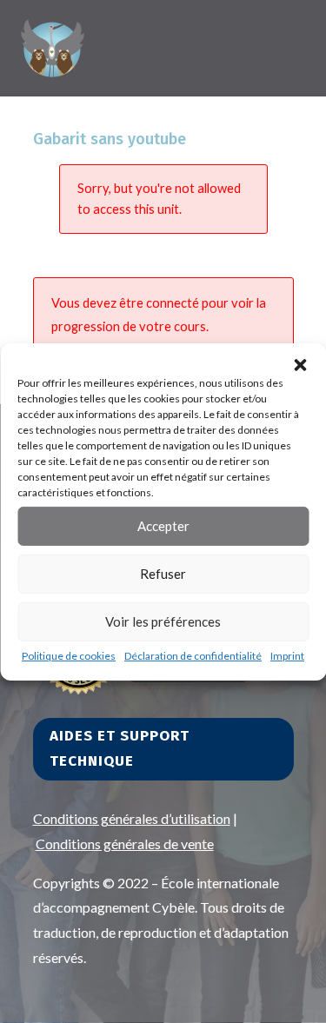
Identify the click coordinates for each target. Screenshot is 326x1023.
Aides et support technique (120, 748)
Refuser (163, 573)
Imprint (287, 654)
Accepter (163, 526)
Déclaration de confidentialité (193, 654)
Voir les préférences (163, 621)
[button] (300, 364)
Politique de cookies (69, 654)
